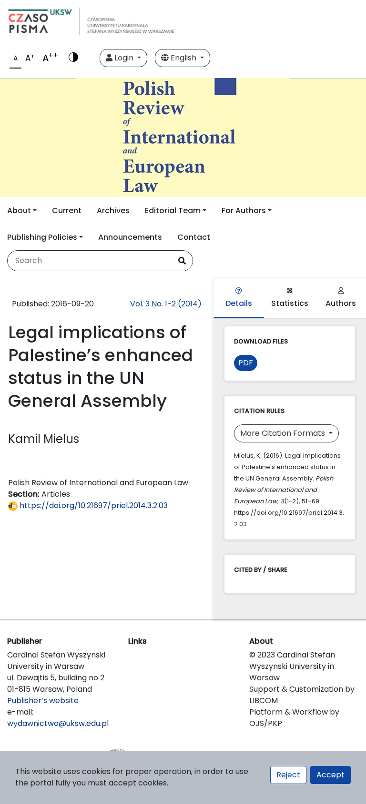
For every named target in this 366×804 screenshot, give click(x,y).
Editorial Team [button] (173, 210)
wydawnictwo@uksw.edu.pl (58, 723)
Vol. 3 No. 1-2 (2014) (166, 303)
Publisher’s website (43, 700)
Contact (193, 237)
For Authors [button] (244, 210)
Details (238, 303)
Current (66, 210)
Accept (330, 774)
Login (123, 57)
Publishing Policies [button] (42, 237)
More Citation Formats (283, 433)
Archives (113, 210)
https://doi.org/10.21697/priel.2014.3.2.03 (93, 505)
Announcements (130, 237)
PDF (245, 362)
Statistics (289, 303)
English (183, 57)
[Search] (182, 260)
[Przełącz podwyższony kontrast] (73, 58)
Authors (340, 303)
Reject (288, 774)
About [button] (19, 210)
